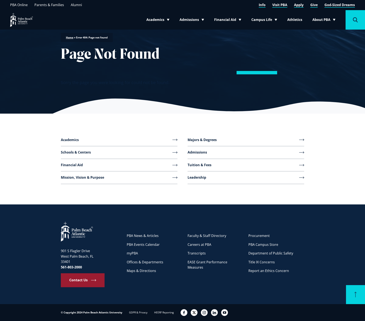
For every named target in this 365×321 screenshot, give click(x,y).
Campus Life (265, 20)
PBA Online (19, 5)
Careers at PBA (199, 244)
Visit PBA (279, 5)
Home (69, 37)
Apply (299, 5)
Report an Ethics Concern (268, 270)
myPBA (132, 253)
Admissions (193, 20)
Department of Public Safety (270, 253)
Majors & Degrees (202, 139)
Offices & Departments (145, 262)
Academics (159, 20)
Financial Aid (228, 20)
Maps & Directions (141, 270)
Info (262, 5)
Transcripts (197, 253)
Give (314, 5)
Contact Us (78, 280)
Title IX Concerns (261, 262)
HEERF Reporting (164, 312)
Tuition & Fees (199, 165)
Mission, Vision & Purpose (82, 177)
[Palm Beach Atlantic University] (77, 231)
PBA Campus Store (263, 244)
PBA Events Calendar (143, 244)
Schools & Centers (76, 152)
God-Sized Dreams (339, 5)
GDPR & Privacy (138, 312)
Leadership (197, 177)
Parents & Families (49, 5)
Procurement (259, 235)
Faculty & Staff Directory (207, 235)
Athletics (294, 19)
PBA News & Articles (143, 235)
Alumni (76, 5)
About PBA (325, 20)
